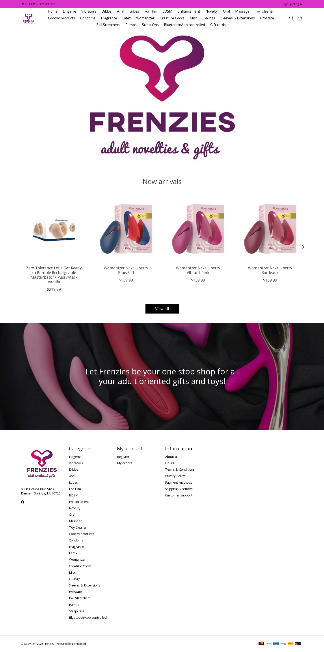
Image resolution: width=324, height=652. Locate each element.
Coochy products (61, 18)
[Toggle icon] (291, 18)
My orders (124, 463)
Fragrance (109, 18)
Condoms (87, 18)
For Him (150, 11)
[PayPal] (290, 644)
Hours (169, 463)
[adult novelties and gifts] (28, 18)
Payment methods (178, 482)
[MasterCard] (261, 644)
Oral (226, 11)
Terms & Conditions (180, 469)
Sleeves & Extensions (237, 18)
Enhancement (189, 11)
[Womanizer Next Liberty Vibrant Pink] (198, 229)
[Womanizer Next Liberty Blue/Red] (126, 229)
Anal (120, 11)
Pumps (131, 25)
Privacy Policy (175, 475)
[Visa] (269, 644)
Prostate (267, 18)
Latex (126, 18)
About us (171, 456)
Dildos (107, 11)
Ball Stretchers (108, 25)
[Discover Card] (283, 644)
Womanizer (145, 18)
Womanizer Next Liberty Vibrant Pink (198, 270)
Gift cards (218, 25)
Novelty (211, 11)
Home (53, 11)
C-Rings (209, 18)
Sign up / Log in (292, 4)
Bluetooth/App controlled (184, 25)
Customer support (178, 495)
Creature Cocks (172, 18)
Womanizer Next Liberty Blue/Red (126, 270)
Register (123, 456)
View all (162, 308)
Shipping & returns (179, 489)
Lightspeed (79, 644)
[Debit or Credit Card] (298, 644)
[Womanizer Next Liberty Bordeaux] (270, 229)
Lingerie (69, 11)
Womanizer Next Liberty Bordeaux (270, 270)
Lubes (134, 11)
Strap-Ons (150, 25)
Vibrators (88, 11)
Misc (193, 18)
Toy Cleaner (264, 11)
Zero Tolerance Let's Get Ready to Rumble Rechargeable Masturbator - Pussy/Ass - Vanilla (54, 274)
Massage (242, 11)
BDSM (167, 11)
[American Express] (276, 644)
